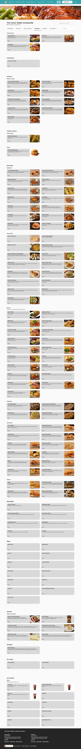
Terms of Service (17, 745)
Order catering (19, 741)
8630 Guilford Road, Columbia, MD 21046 (39, 737)
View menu (6, 741)
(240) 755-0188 (34, 735)
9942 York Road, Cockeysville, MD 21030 (12, 737)
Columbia (33, 734)
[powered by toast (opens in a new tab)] (9, 746)
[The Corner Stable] (5, 2)
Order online (12, 741)
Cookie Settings (33, 745)
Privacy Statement (25, 745)
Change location (25, 24)
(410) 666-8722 (7, 735)
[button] (31, 2)
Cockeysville (7, 734)
